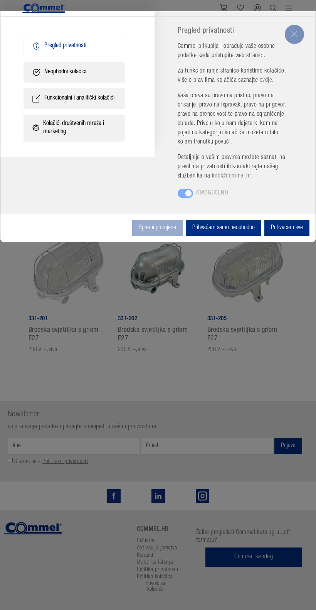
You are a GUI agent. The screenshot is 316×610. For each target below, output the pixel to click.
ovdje (266, 81)
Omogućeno (212, 193)
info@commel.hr (231, 176)
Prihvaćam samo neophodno (223, 228)
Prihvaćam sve (287, 228)
